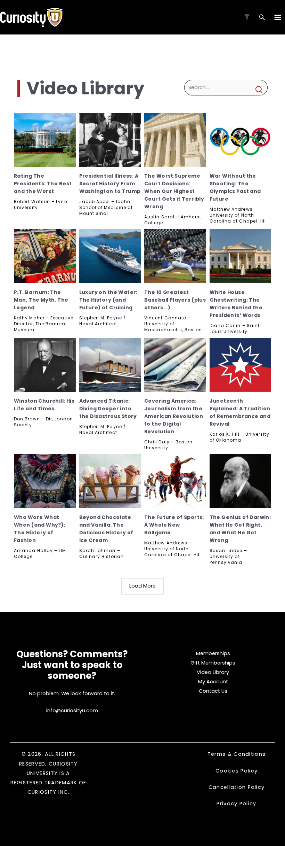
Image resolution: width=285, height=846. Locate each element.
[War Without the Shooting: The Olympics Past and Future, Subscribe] (240, 140)
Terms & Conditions (236, 754)
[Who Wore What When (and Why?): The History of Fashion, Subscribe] (45, 481)
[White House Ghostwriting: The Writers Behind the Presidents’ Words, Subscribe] (240, 256)
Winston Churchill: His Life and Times (44, 404)
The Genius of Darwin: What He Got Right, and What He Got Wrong (240, 529)
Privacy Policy (236, 803)
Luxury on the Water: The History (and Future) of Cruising (108, 300)
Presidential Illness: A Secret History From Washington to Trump (110, 183)
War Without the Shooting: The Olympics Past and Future (235, 187)
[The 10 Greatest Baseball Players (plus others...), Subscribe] (175, 256)
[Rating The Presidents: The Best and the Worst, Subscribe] (45, 140)
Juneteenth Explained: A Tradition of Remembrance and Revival (240, 412)
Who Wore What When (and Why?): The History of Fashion (39, 529)
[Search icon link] (262, 18)
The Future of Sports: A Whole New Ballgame (174, 525)
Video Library (213, 672)
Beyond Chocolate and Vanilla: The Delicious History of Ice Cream (106, 529)
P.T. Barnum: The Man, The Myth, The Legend (41, 300)
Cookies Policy (236, 770)
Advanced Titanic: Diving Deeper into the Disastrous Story (108, 408)
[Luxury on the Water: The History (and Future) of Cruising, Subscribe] (110, 256)
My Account (213, 681)
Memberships (213, 653)
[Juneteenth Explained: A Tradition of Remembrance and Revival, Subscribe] (240, 365)
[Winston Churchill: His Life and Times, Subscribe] (45, 365)
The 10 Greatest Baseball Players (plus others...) (175, 300)
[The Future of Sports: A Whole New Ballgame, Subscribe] (175, 481)
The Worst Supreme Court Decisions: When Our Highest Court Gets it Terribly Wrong (174, 191)
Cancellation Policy (237, 787)
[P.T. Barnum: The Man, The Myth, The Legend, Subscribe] (45, 256)
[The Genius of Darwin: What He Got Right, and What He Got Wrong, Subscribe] (240, 481)
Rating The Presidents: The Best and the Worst (43, 183)
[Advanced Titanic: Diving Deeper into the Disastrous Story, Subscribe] (110, 365)
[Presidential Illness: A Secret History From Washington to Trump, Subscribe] (110, 140)
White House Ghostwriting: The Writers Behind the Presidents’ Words (236, 304)
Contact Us (213, 691)
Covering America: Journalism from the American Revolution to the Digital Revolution (173, 416)
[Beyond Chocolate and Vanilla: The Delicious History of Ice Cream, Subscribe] (110, 481)
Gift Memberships (212, 662)
